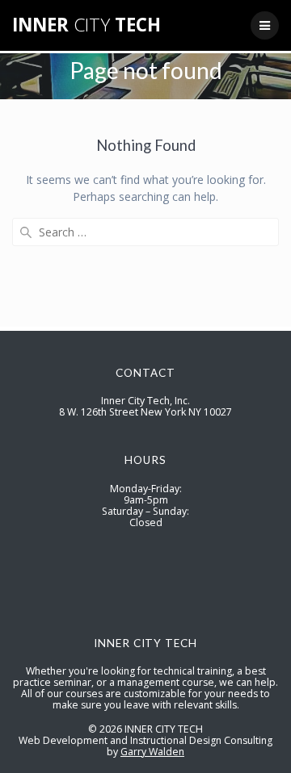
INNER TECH (86, 25)
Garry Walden (152, 751)
